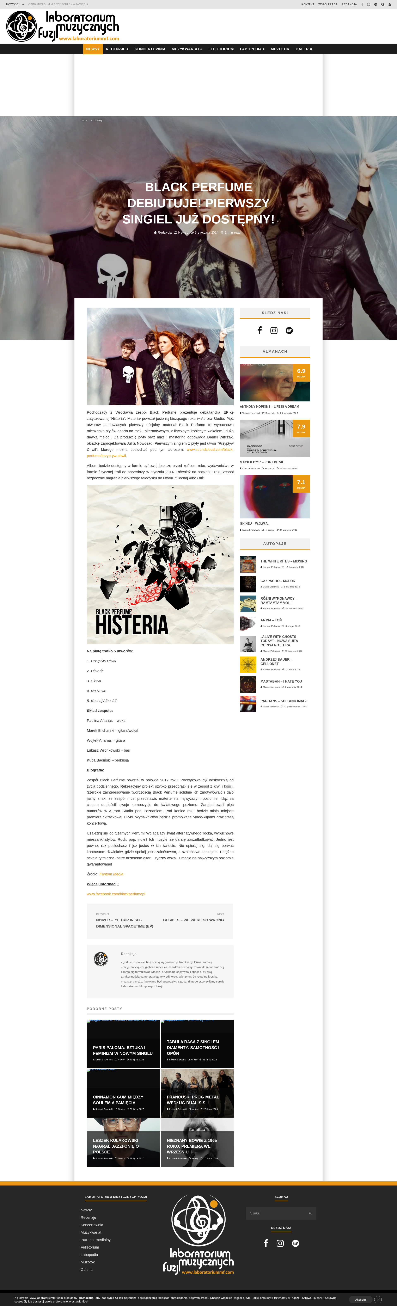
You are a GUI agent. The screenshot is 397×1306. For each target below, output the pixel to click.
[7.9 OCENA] (275, 456)
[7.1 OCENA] (275, 517)
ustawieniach (80, 1301)
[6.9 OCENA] (275, 400)
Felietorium (221, 49)
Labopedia (251, 49)
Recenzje (270, 413)
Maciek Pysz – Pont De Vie (262, 462)
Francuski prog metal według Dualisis (57, 4)
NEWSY (93, 49)
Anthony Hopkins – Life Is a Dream (269, 406)
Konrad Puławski (251, 468)
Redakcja (349, 4)
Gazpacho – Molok (278, 581)
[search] (310, 1213)
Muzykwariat (185, 49)
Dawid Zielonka (270, 587)
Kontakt (307, 4)
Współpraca (328, 4)
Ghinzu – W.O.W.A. (254, 523)
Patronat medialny (96, 1240)
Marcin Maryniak (271, 687)
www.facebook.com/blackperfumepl (116, 894)
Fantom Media (111, 874)
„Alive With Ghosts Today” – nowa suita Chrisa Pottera (279, 641)
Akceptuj (360, 1299)
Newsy (183, 232)
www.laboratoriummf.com (46, 1297)
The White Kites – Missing (284, 561)
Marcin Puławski (271, 651)
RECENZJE (116, 49)
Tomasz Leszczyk (251, 413)
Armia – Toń (271, 620)
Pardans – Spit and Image (284, 701)
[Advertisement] (198, 85)
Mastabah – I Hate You (281, 681)
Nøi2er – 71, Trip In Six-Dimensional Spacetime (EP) (124, 920)
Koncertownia (150, 49)
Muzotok (280, 49)
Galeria (304, 49)
